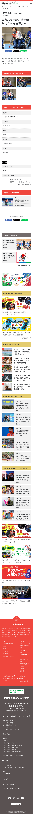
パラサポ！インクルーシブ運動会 (13, 756)
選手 (19, 6)
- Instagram (7, 778)
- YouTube (6, 780)
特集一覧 (22, 671)
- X (4, 775)
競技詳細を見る (20, 205)
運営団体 (21, 678)
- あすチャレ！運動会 (9, 749)
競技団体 (5, 653)
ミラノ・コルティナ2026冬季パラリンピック (25, 645)
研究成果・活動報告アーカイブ (12, 789)
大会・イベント (7, 651)
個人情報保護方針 (8, 676)
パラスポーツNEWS (8, 656)
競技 (4, 646)
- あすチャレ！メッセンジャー (12, 751)
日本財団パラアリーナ (9, 725)
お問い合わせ (22, 681)
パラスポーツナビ (11, 6)
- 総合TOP (6, 741)
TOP (4, 641)
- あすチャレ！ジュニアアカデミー (13, 745)
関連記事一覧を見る (24, 265)
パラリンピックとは (25, 641)
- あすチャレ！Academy (10, 747)
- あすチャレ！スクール (10, 743)
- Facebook (6, 773)
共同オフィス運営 (8, 723)
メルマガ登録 (16, 804)
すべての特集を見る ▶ (24, 338)
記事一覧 (22, 668)
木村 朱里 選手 (5, 8)
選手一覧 (24, 6)
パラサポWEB (7, 765)
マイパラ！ (6, 727)
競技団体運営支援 (8, 720)
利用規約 (21, 676)
